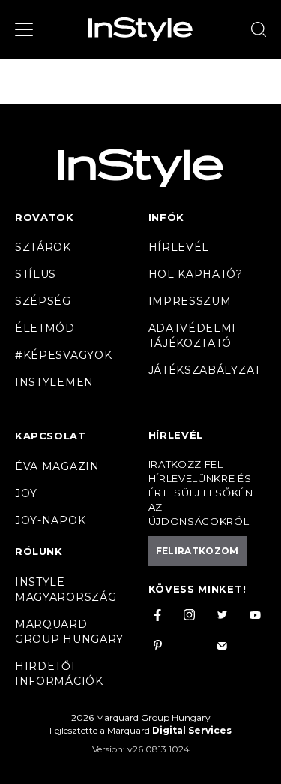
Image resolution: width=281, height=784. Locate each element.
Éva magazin (57, 466)
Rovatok (44, 217)
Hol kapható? (195, 274)
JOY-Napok (50, 520)
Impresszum (190, 301)
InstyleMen (54, 382)
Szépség (43, 301)
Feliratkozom (197, 550)
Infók (166, 217)
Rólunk (39, 551)
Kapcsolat (50, 436)
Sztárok (43, 247)
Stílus (35, 274)
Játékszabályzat (205, 370)
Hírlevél (179, 247)
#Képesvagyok (63, 355)
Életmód (45, 328)
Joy (26, 493)
